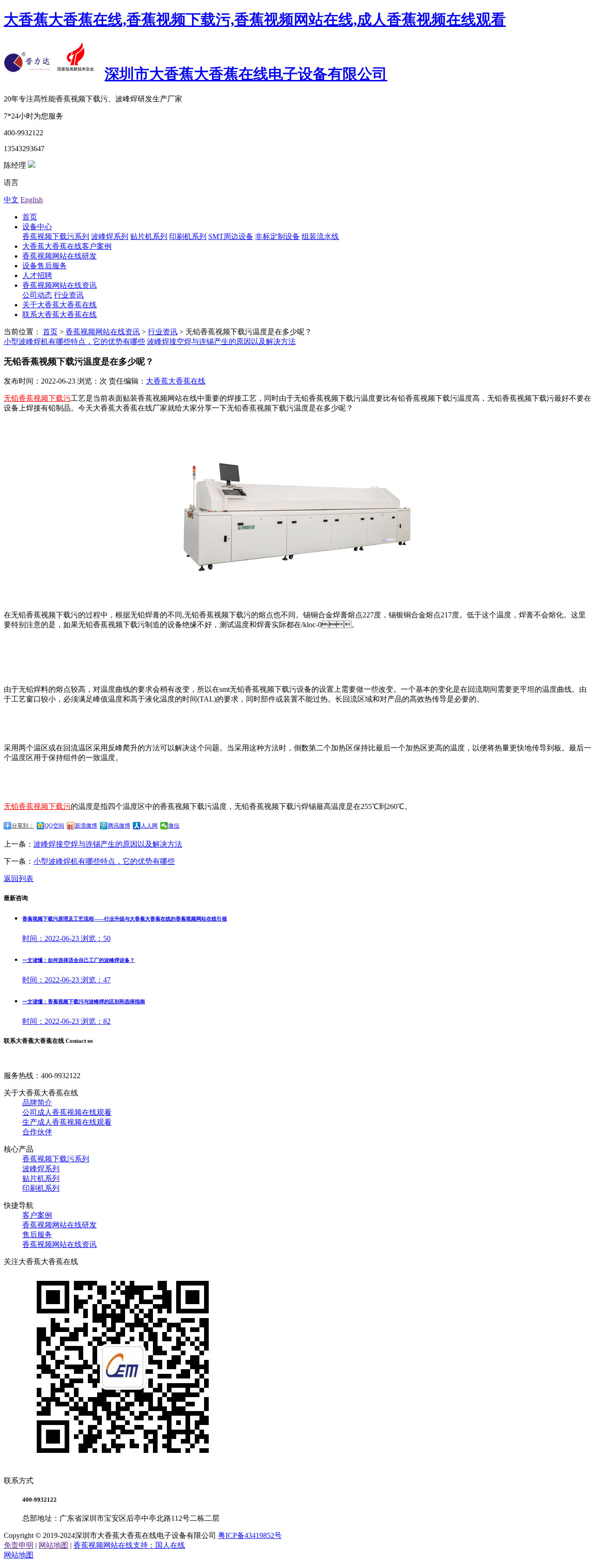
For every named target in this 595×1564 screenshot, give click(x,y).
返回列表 (18, 878)
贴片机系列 (148, 236)
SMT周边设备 (230, 236)
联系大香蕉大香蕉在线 (59, 314)
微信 (173, 825)
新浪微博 (86, 825)
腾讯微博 (119, 825)
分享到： (23, 825)
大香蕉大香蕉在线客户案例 (67, 246)
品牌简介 (37, 1103)
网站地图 (53, 1545)
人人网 (149, 825)
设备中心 (37, 227)
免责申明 (18, 1545)
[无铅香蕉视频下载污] (297, 583)
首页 (29, 217)
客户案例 (37, 1215)
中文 (11, 200)
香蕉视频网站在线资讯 (59, 285)
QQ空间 (54, 825)
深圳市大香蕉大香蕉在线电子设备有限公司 (246, 74)
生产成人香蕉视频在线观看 (67, 1122)
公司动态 (37, 295)
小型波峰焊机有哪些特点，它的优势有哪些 (104, 861)
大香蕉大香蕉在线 (175, 381)
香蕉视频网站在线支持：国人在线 (129, 1545)
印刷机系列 (187, 236)
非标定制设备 (277, 236)
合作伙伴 (37, 1132)
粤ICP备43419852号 (250, 1535)
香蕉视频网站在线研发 (59, 256)
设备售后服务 (44, 266)
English (31, 200)
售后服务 (37, 1235)
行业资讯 (69, 295)
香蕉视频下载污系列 (55, 236)
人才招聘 (37, 275)
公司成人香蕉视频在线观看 (67, 1112)
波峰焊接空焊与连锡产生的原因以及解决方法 (221, 341)
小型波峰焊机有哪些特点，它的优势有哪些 (74, 341)
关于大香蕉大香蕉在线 (59, 305)
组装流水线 (320, 236)
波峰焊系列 (109, 236)
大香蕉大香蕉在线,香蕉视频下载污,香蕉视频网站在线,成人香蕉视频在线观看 (255, 19)
